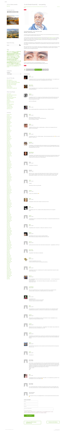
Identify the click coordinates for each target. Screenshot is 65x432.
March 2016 (8, 143)
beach (15, 51)
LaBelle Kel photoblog (10, 98)
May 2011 (8, 197)
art (7, 51)
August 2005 (8, 276)
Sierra (12, 64)
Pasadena (17, 62)
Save (25, 9)
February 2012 (9, 186)
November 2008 (9, 231)
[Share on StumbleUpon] (47, 70)
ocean (18, 61)
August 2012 (8, 181)
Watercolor (39, 6)
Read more (8, 6)
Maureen (30, 275)
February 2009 (9, 228)
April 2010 (8, 212)
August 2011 (8, 193)
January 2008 (9, 243)
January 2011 (9, 201)
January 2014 (9, 162)
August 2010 (8, 207)
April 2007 (8, 253)
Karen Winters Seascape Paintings (11, 83)
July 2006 (8, 263)
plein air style (15, 63)
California (26, 6)
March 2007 (8, 254)
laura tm (30, 241)
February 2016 (9, 144)
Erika (29, 374)
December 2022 (9, 114)
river (7, 64)
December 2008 (9, 230)
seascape (9, 64)
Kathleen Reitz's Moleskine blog (11, 97)
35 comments (58, 6)
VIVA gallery (39, 38)
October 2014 (9, 154)
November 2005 (9, 273)
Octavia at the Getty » (53, 422)
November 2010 (9, 204)
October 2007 (9, 246)
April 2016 (8, 142)
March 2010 (8, 213)
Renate (30, 257)
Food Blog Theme (57, 429)
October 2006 (9, 260)
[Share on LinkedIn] (45, 70)
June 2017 (8, 132)
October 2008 (9, 232)
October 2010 (9, 205)
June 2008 (8, 237)
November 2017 (9, 130)
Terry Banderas (31, 286)
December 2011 (9, 189)
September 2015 (9, 146)
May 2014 (8, 158)
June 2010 (8, 209)
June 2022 (8, 115)
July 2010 (8, 208)
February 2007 (9, 255)
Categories (8, 72)
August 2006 (8, 262)
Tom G (30, 180)
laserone (30, 190)
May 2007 (8, 252)
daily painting (28, 6)
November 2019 (9, 122)
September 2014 (9, 155)
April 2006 (8, 267)
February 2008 (9, 242)
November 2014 (9, 153)
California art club (10, 52)
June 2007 (8, 251)
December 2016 (9, 138)
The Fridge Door (9, 105)
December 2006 (9, 258)
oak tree (15, 61)
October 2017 (9, 131)
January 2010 (9, 215)
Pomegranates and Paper (10, 101)
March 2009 (8, 227)
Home (6, 1)
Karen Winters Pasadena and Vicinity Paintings (13, 82)
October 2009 (9, 219)
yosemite (8, 66)
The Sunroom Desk (9, 106)
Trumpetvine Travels (10, 107)
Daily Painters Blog (9, 96)
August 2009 (8, 221)
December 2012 (9, 176)
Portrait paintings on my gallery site (12, 88)
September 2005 (9, 275)
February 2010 (9, 214)
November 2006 (9, 259)
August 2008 (8, 235)
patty (30, 114)
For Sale (33, 6)
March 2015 (8, 150)
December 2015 (9, 145)
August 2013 (8, 168)
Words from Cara (9, 108)
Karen (25, 7)
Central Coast (16, 55)
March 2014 (8, 160)
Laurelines (8, 99)
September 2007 (9, 247)
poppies (19, 63)
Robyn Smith (31, 85)
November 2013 (9, 165)
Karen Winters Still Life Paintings (11, 84)
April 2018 (8, 128)
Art (24, 6)
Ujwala (30, 198)
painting (14, 62)
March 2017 (8, 135)
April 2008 (8, 239)
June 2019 (8, 124)
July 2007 (8, 250)
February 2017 (9, 136)
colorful (8, 56)
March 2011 (8, 199)
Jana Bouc (30, 142)
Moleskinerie (8, 100)
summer (19, 64)
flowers (10, 57)
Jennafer (30, 323)
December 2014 (9, 152)
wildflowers (16, 65)
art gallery (10, 51)
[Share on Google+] (43, 70)
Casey (30, 76)
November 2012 (9, 177)
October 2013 (9, 166)
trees (10, 65)
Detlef (30, 351)
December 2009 (9, 216)
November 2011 (9, 190)
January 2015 (9, 151)
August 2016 (8, 139)
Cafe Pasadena (9, 93)
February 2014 (9, 161)
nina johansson (31, 152)
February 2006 (9, 269)
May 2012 (8, 183)
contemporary (12, 56)
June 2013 (8, 169)
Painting (35, 6)
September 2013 (9, 167)
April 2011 (8, 198)
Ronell (30, 206)
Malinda (30, 94)
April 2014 (8, 159)
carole (30, 266)
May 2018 (8, 127)
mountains (11, 61)
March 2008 (8, 240)
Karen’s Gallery (9, 85)
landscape (14, 60)
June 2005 (8, 278)
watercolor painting (42, 6)
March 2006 (8, 268)
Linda (30, 133)
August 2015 (8, 147)
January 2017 (9, 137)
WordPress (58, 430)
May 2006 (8, 266)
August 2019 (8, 123)
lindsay (30, 342)
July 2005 (8, 277)
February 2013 (9, 174)
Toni (29, 295)
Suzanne (30, 314)
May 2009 (8, 224)
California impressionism (12, 53)
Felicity (30, 215)
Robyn (30, 305)
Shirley (30, 124)
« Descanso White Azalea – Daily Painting (31, 422)
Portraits (36, 6)
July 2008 (8, 236)
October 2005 (9, 274)
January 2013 (9, 175)
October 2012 (9, 178)
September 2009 (9, 220)
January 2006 (9, 270)
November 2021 (9, 116)
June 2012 (8, 182)
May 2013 (8, 170)
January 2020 (9, 121)
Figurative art (31, 6)
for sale (13, 57)
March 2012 (8, 185)
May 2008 (8, 238)
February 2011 (9, 200)
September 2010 (9, 206)
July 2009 (8, 222)
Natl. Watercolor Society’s (51, 37)
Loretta (30, 332)
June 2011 (8, 196)
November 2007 (9, 245)
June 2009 (8, 223)
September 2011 (9, 192)
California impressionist (13, 54)
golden (19, 57)
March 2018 (8, 129)
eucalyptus (16, 56)
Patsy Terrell (31, 249)
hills (8, 58)
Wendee (30, 232)
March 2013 (8, 173)
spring (16, 64)
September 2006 (9, 261)
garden (16, 57)
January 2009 (9, 229)
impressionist (12, 58)
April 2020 (8, 120)
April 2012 (8, 184)
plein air (9, 63)
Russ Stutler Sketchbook (10, 104)
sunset (8, 65)
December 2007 (9, 244)
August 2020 (8, 119)
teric (29, 106)
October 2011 (9, 191)
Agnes (30, 224)
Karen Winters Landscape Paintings (12, 81)
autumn (13, 51)
